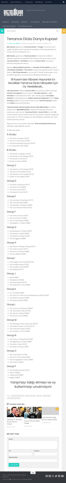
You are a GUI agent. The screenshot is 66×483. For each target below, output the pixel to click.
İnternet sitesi (13, 457)
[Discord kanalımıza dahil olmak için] (59, 476)
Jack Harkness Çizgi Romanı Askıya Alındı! (49, 418)
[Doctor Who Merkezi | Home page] (13, 12)
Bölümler (24, 22)
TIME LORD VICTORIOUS (49, 22)
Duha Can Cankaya (15, 43)
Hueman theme (27, 479)
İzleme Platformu (16, 2)
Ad (10, 451)
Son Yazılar (11, 31)
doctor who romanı (30, 395)
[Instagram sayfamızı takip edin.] (53, 476)
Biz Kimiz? (49, 2)
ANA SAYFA (4, 2)
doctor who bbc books (17, 395)
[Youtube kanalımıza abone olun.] (62, 476)
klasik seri (39, 395)
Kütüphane (29, 2)
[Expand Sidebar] (2, 31)
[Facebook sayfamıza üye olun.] (47, 476)
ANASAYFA (5, 22)
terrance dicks (46, 395)
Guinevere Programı (9, 26)
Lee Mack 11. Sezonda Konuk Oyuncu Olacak (14, 422)
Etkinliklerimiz (39, 2)
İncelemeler (15, 22)
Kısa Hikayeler (35, 22)
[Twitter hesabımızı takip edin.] (56, 476)
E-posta (37, 451)
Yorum (11, 439)
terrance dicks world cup (13, 398)
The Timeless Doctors (25, 26)
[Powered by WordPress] (10, 479)
